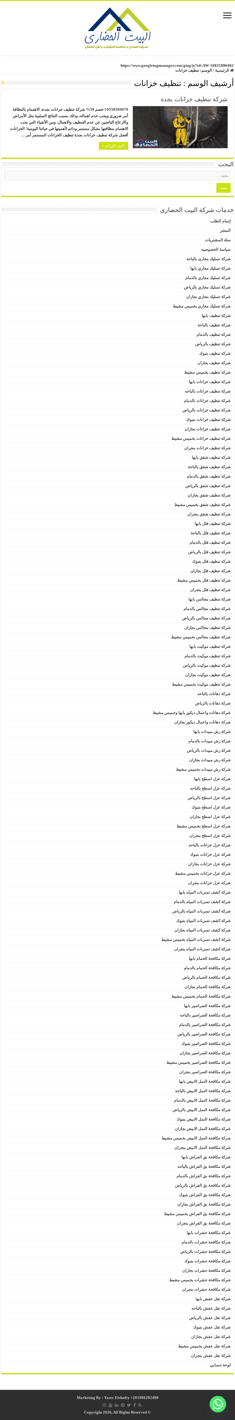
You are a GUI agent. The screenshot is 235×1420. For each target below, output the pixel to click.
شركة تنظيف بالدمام (214, 334)
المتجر (225, 230)
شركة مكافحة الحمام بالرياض (206, 977)
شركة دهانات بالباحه (214, 693)
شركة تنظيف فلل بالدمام (210, 542)
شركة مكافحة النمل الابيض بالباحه (203, 1090)
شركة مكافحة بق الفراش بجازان (204, 1204)
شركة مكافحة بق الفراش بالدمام (204, 1176)
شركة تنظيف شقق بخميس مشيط (202, 504)
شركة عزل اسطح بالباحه (210, 788)
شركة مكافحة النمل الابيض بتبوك (204, 1119)
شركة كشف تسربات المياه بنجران (202, 949)
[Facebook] (134, 1405)
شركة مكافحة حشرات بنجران (206, 1289)
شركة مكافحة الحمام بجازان (208, 986)
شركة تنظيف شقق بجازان (209, 495)
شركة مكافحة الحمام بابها (210, 958)
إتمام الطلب (220, 221)
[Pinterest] (122, 1405)
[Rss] (140, 1405)
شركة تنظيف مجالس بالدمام (207, 608)
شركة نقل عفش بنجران (211, 1355)
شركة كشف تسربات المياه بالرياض (201, 911)
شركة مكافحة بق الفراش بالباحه (204, 1166)
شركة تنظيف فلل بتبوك (211, 561)
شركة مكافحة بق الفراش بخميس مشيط (197, 1213)
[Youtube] (110, 1405)
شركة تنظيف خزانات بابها (210, 381)
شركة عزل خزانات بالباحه (209, 845)
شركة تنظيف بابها (216, 315)
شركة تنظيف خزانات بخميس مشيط (201, 438)
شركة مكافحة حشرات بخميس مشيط (200, 1280)
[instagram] (104, 1405)
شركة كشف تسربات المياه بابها (205, 892)
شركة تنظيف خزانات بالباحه (208, 391)
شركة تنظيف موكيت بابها (210, 646)
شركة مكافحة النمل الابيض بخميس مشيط (196, 1138)
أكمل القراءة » (114, 146)
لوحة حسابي (220, 1365)
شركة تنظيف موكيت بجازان (208, 674)
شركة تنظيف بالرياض (213, 344)
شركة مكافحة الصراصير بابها (207, 1005)
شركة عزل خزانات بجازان (209, 864)
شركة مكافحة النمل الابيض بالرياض (202, 1109)
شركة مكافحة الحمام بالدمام (207, 968)
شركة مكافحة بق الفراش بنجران (204, 1223)
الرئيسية (222, 70)
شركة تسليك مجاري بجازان (208, 296)
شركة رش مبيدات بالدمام (209, 741)
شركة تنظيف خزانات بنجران (207, 448)
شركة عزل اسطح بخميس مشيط (204, 826)
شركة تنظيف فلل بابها (213, 523)
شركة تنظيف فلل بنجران (210, 589)
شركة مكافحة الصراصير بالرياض (204, 1034)
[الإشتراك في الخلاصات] (3, 83)
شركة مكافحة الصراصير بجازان (205, 1053)
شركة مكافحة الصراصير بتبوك (206, 1043)
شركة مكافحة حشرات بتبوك (207, 1261)
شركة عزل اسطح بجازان (210, 816)
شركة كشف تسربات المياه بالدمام (202, 901)
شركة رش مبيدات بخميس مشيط (203, 769)
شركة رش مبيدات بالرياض (209, 750)
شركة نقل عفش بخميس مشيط (204, 1346)
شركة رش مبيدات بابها (212, 731)
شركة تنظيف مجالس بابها (209, 599)
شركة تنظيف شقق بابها (211, 457)
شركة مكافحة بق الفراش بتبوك (205, 1194)
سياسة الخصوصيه (216, 249)
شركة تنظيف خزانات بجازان (208, 429)
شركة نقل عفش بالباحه (211, 1308)
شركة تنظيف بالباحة (214, 325)
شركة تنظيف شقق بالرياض (208, 485)
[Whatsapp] (218, 1404)
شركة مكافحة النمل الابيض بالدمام (202, 1100)
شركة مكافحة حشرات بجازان (206, 1270)
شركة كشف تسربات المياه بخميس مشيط (196, 939)
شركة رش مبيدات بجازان (210, 760)
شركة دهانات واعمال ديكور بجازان (202, 722)
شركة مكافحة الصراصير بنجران (205, 1072)
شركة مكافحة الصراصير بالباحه (205, 1015)
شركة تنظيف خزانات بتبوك (208, 419)
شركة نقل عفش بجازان (211, 1336)
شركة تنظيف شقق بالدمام (209, 476)
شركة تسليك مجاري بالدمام (208, 277)
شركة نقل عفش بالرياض (210, 1317)
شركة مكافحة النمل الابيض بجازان (203, 1128)
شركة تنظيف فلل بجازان (210, 570)
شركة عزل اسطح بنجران (210, 835)
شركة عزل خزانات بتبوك (210, 854)
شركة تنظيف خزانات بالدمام (207, 400)
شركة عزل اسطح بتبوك (211, 807)
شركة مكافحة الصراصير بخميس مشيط (198, 1062)
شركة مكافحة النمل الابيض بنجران (202, 1147)
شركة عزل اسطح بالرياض (209, 797)
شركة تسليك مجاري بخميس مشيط (202, 306)
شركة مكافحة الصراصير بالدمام (205, 1024)
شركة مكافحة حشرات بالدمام (206, 1242)
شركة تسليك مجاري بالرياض (207, 287)
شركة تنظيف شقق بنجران (209, 514)
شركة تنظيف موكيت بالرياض (207, 665)
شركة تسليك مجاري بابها (210, 268)
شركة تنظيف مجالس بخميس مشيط (201, 637)
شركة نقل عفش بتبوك (212, 1327)
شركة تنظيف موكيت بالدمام (208, 656)
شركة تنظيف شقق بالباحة (209, 466)
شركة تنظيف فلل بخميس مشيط (204, 580)
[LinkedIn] (116, 1405)
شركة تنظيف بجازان (214, 362)
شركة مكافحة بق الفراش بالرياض (203, 1185)
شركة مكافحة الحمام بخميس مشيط (201, 996)
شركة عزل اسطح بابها (212, 778)
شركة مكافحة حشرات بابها (209, 1232)
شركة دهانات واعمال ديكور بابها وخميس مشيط (192, 712)
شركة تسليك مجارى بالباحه (208, 258)
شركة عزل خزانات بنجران (209, 882)
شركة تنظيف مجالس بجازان (207, 627)
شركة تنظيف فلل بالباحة (211, 533)
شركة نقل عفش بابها (213, 1298)
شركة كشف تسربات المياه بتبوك (203, 920)
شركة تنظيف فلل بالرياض (209, 552)
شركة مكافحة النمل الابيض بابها (205, 1081)
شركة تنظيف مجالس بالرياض (206, 618)
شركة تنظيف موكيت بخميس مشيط (201, 684)
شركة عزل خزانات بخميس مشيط (203, 873)
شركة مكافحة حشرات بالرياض (205, 1251)
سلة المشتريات (218, 240)
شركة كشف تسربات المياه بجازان (202, 930)
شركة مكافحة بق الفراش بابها (206, 1157)
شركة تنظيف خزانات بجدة (194, 99)
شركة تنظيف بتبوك (215, 353)
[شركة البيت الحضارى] (117, 27)
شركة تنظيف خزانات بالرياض (206, 410)
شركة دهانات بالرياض (213, 703)
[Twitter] (129, 1405)
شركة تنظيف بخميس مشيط (207, 372)
